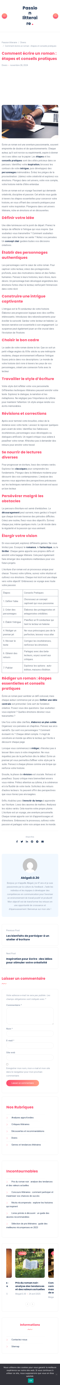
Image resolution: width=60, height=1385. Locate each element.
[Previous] (27, 1304)
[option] (30, 1272)
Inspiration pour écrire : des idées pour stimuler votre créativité (29, 960)
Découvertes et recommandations (28, 1131)
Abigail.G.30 (30, 878)
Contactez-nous (19, 1339)
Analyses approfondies (23, 1117)
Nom (9, 1028)
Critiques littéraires (20, 1124)
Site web (10, 1052)
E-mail (10, 1040)
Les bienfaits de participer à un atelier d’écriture (27, 937)
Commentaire (14, 1005)
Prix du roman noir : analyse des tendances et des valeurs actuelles (30, 1286)
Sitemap (15, 1346)
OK (30, 1380)
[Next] (32, 1304)
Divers (4, 65)
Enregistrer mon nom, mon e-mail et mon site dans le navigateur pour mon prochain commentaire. (28, 1072)
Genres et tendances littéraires (26, 1144)
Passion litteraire (29, 16)
